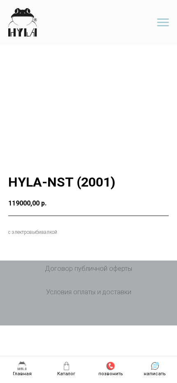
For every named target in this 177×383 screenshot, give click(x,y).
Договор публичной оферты (88, 268)
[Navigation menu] (163, 22)
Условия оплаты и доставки (88, 292)
